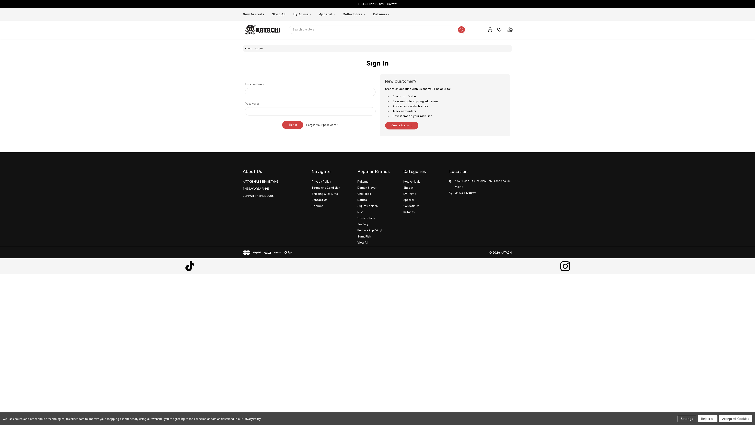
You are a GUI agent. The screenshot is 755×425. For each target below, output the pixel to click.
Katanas (380, 14)
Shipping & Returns (325, 194)
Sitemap (317, 206)
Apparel (325, 14)
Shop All (278, 14)
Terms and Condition (326, 187)
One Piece (364, 194)
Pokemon (363, 181)
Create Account (401, 125)
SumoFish (364, 236)
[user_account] (488, 29)
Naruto (362, 200)
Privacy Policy (321, 181)
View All (362, 242)
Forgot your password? (322, 125)
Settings (687, 419)
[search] (461, 29)
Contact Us (319, 200)
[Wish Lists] (498, 29)
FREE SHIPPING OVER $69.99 (377, 4)
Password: (252, 103)
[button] (190, 266)
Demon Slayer (367, 187)
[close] (752, 4)
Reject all (707, 419)
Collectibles (353, 14)
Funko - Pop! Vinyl (369, 230)
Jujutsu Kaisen (367, 206)
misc (360, 212)
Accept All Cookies (735, 419)
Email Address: (255, 84)
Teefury (362, 224)
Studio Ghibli (366, 218)
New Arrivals (253, 14)
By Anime (301, 14)
